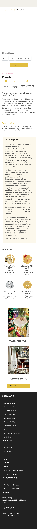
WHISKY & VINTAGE (10, 474)
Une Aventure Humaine (11, 407)
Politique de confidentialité (12, 488)
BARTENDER (8, 448)
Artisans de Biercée (10, 425)
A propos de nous (9, 403)
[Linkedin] (15, 522)
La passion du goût (10, 410)
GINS (5, 459)
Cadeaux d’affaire (9, 422)
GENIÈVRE (7, 455)
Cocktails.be (7, 437)
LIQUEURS (7, 463)
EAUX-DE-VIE (7, 74)
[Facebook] (4, 522)
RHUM (6, 466)
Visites (6, 429)
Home (6, 10)
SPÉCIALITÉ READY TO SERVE (13, 470)
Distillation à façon (9, 418)
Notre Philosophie (9, 414)
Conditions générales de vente (13, 485)
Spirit (13, 10)
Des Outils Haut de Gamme (12, 433)
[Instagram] (10, 522)
